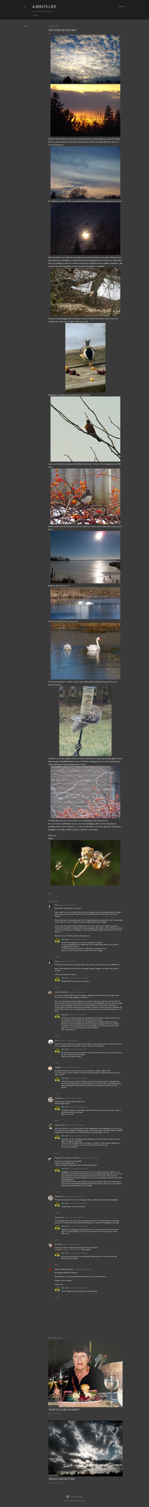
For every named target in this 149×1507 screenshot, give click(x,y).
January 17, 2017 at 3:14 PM (67, 905)
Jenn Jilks (58, 1244)
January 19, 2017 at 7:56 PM (71, 1244)
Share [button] (26, 26)
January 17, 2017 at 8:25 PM (68, 1040)
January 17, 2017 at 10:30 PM (71, 1067)
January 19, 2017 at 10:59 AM (74, 1217)
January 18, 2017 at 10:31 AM (78, 1136)
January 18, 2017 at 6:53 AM (78, 1049)
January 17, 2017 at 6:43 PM (76, 992)
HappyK (58, 1067)
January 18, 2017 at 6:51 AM (78, 1014)
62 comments (57, 1483)
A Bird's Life (44, 6)
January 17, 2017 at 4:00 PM (78, 978)
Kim (77, 827)
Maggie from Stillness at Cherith (67, 1158)
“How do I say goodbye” (64, 1409)
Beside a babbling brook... (64, 1269)
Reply (57, 957)
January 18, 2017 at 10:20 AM (75, 1125)
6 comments (57, 1413)
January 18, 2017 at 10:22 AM (89, 1158)
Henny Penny (60, 1125)
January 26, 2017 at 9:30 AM (84, 1269)
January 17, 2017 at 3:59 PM (78, 939)
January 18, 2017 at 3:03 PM (78, 1203)
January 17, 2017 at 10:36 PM (73, 1098)
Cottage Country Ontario (71, 1250)
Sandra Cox (59, 1098)
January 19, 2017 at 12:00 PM (79, 1226)
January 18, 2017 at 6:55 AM (78, 1078)
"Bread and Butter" (61, 1478)
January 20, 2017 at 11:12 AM (78, 1253)
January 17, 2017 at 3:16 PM (67, 961)
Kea (56, 905)
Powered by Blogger (76, 1496)
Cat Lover (65, 939)
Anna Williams (80, 1501)
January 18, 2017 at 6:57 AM (78, 1107)
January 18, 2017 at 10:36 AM (79, 1168)
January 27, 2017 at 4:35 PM (78, 1288)
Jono (56, 1041)
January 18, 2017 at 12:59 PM (73, 1196)
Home (35, 15)
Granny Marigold (61, 992)
